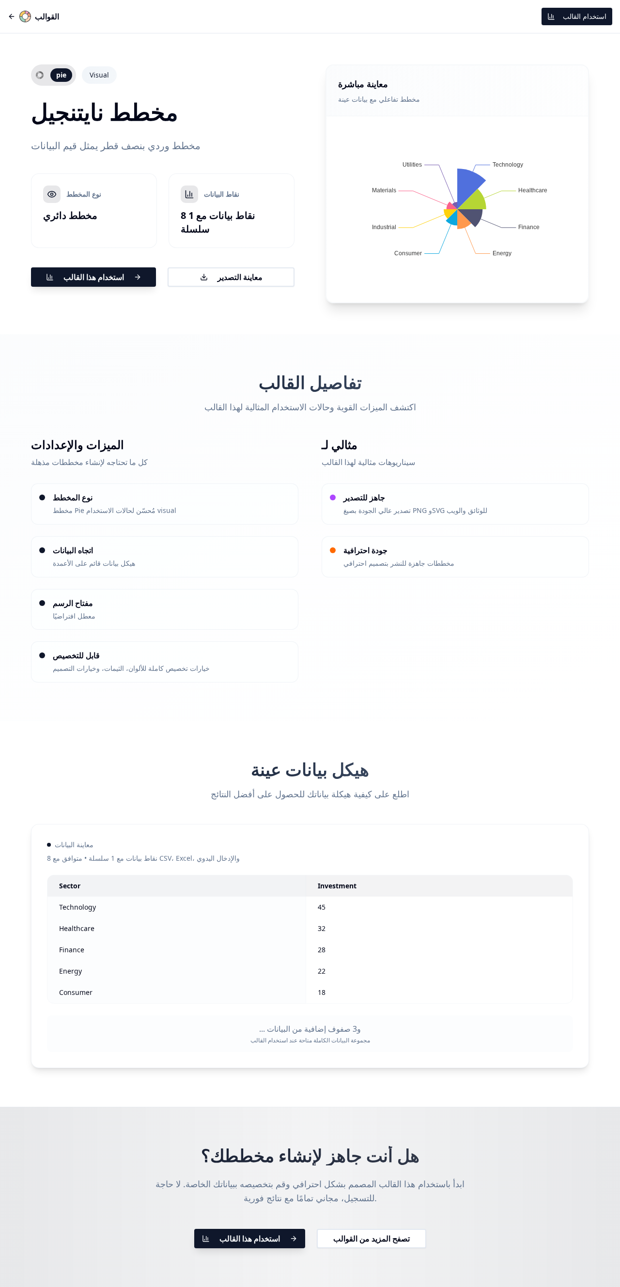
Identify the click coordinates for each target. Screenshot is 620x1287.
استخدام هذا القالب (93, 277)
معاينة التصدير (240, 277)
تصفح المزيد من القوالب (371, 1238)
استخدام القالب (584, 16)
